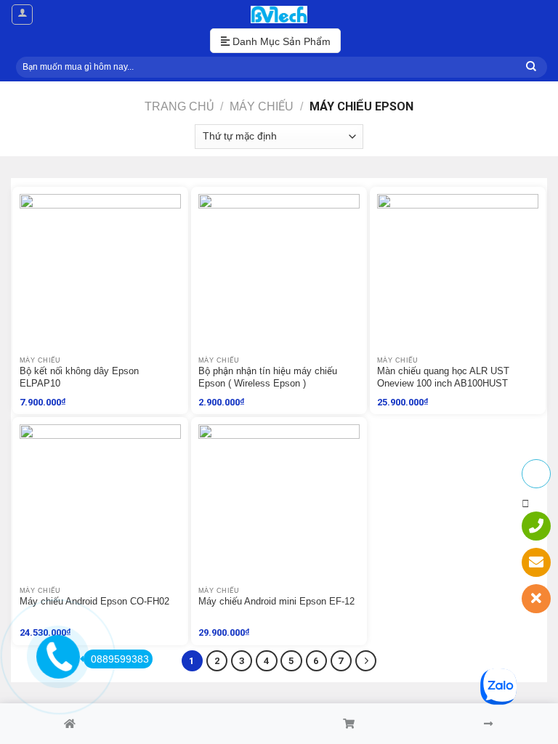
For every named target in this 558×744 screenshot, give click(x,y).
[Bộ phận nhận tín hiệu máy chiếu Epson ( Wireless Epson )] (279, 274)
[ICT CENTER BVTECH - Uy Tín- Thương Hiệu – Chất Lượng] (279, 14)
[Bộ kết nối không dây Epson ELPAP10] (100, 274)
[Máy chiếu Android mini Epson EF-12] (279, 505)
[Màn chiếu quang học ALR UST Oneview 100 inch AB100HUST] (457, 274)
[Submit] (531, 67)
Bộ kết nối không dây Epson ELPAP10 (79, 377)
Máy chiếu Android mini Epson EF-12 (276, 601)
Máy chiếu (262, 106)
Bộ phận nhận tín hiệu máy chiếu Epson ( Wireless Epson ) (267, 377)
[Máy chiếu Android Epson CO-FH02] (100, 505)
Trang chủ (179, 106)
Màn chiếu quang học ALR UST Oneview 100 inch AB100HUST (443, 377)
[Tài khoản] (22, 14)
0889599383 (120, 659)
